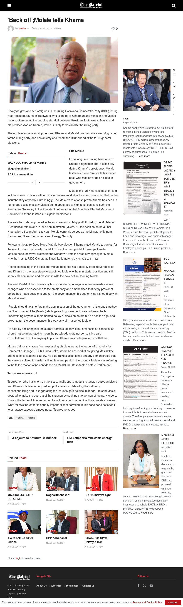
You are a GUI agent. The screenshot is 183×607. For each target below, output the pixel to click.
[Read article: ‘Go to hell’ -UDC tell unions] (24, 522)
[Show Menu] (9, 5)
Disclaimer (72, 585)
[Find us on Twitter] (144, 586)
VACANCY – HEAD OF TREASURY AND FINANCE (168, 355)
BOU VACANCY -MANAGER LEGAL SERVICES (169, 270)
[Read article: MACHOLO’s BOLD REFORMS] (24, 479)
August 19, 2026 (56, 499)
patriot (22, 28)
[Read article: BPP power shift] (62, 522)
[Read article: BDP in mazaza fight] (101, 479)
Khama (20, 417)
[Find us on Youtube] (151, 586)
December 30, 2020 (42, 28)
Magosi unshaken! (19, 168)
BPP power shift (56, 538)
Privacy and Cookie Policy (147, 602)
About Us (41, 585)
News (58, 28)
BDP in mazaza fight (20, 174)
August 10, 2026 (94, 546)
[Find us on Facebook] (138, 586)
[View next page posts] (39, 182)
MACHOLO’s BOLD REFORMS (27, 162)
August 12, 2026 (56, 542)
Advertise (56, 585)
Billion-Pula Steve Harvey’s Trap (96, 540)
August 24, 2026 (17, 503)
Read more (143, 156)
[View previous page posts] (33, 182)
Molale (32, 417)
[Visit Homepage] (91, 5)
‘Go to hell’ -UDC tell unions (20, 540)
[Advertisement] (149, 38)
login (18, 558)
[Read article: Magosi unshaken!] (62, 479)
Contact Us (88, 585)
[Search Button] (173, 5)
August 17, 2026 (94, 499)
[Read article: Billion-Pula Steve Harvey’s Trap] (101, 522)
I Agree (172, 602)
